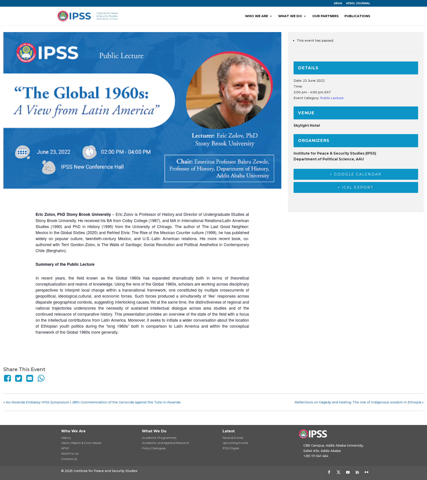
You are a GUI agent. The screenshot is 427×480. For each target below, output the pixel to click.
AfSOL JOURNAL (358, 3)
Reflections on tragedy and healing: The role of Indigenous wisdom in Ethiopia (359, 402)
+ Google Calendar (356, 174)
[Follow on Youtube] (348, 472)
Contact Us (69, 459)
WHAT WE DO (290, 16)
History (66, 437)
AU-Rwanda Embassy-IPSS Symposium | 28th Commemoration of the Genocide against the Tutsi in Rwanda (91, 402)
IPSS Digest (231, 448)
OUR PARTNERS (325, 16)
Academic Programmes (159, 437)
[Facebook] (8, 378)
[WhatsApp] (40, 378)
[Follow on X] (338, 472)
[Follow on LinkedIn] (357, 472)
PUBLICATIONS (357, 16)
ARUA (338, 3)
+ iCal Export (356, 187)
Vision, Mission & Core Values (81, 443)
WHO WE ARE (256, 16)
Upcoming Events (235, 443)
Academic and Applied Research (165, 443)
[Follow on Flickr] (366, 472)
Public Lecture (332, 98)
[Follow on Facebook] (329, 472)
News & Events (233, 437)
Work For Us (69, 453)
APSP (65, 448)
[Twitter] (18, 378)
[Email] (29, 378)
